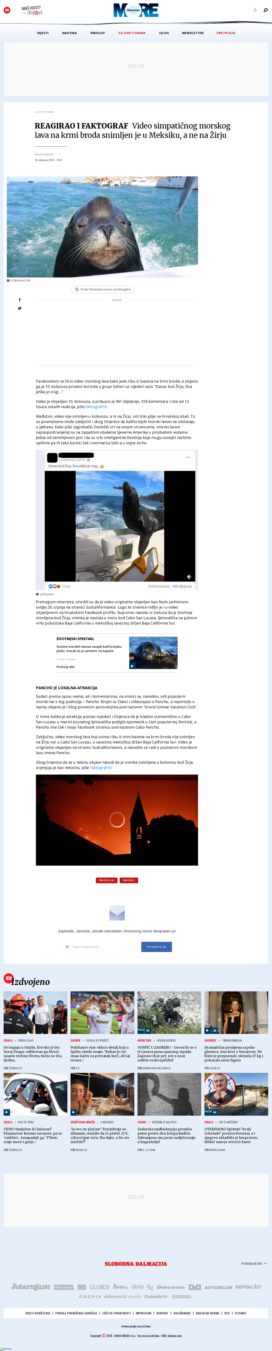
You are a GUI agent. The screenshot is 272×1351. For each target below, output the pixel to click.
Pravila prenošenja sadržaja (76, 1313)
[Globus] (99, 1286)
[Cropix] (90, 1296)
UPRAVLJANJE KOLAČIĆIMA (136, 1326)
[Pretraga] (265, 10)
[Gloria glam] (150, 1286)
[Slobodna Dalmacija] (7, 10)
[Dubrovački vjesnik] (123, 1296)
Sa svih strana (132, 33)
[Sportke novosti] (82, 1286)
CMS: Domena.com (171, 1335)
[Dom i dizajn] (195, 1286)
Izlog (164, 33)
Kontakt (162, 1313)
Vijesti (43, 33)
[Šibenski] (182, 1296)
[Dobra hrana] (171, 1286)
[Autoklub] (218, 1286)
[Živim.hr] (120, 1286)
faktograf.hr (96, 406)
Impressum (143, 1313)
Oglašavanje (182, 1313)
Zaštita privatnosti (116, 1313)
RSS (227, 1313)
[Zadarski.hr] (156, 1296)
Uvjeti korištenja (38, 1313)
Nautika (69, 33)
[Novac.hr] (248, 1286)
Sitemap (240, 1313)
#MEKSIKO (129, 880)
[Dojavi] (31, 10)
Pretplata (226, 33)
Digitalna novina (207, 1313)
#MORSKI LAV (106, 880)
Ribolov (98, 33)
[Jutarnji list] (31, 1286)
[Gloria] (137, 1286)
